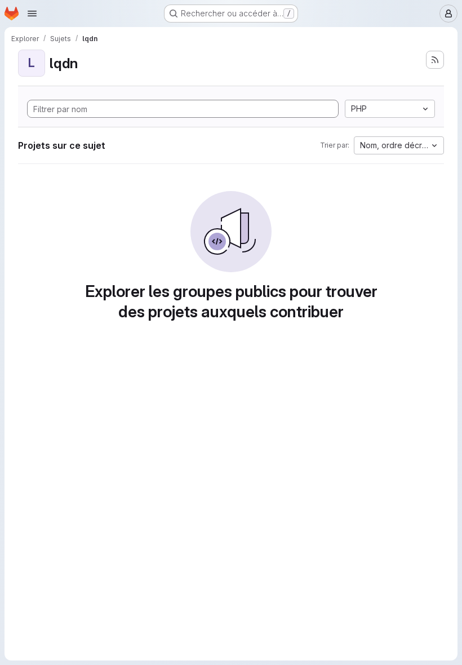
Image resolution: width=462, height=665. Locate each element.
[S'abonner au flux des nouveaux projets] (435, 60)
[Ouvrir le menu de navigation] (32, 14)
